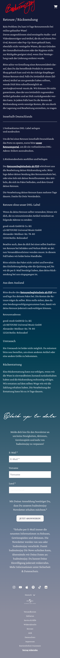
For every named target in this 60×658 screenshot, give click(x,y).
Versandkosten (30, 612)
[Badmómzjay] (20, 7)
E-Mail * (13, 452)
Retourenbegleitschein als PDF (23, 166)
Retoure (30, 629)
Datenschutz (30, 637)
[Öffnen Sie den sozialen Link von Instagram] (14, 587)
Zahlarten (30, 616)
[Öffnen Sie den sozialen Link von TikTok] (39, 587)
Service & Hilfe (30, 620)
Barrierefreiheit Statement (30, 646)
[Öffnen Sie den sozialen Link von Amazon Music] (46, 587)
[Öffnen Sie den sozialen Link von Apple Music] (27, 587)
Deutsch (28, 595)
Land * (12, 483)
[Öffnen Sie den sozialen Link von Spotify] (33, 587)
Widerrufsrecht (30, 624)
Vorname (13, 467)
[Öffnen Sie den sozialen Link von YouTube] (20, 587)
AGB (30, 633)
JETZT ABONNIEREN (30, 518)
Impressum (30, 641)
